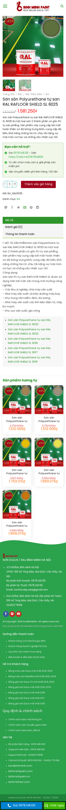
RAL (20, 94)
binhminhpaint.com (20, 771)
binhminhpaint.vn (19, 776)
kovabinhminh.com (20, 766)
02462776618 (14, 605)
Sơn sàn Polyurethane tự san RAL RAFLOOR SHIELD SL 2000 (17, 524)
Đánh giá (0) (14, 227)
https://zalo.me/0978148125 (26, 157)
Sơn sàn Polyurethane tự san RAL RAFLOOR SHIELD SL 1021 (17, 472)
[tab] (33, 220)
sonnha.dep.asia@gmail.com (31, 590)
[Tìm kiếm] (62, 6)
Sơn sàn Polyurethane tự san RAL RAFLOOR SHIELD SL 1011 (17, 419)
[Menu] (5, 6)
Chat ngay (57, 805)
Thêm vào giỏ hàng (38, 184)
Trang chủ (8, 94)
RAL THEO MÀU (34, 94)
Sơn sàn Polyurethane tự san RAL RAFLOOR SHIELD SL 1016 (49, 472)
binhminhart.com (19, 782)
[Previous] (7, 46)
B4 (47, 94)
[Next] (53, 46)
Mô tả (9, 220)
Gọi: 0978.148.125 (24, 805)
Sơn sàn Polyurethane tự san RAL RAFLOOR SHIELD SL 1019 (49, 419)
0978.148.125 (20, 153)
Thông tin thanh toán (19, 234)
